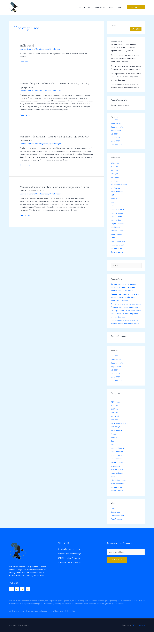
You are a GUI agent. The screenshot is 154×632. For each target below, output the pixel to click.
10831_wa (114, 170)
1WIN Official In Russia (119, 185)
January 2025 (116, 123)
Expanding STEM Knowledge (69, 554)
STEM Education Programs (69, 558)
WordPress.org (116, 519)
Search (113, 26)
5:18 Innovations (138, 625)
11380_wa (114, 174)
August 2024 (116, 130)
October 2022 (116, 138)
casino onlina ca (117, 213)
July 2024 (114, 134)
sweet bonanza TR (118, 245)
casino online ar (117, 216)
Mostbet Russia (117, 231)
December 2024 (117, 127)
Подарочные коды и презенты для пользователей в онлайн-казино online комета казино (125, 58)
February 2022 (116, 145)
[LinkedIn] (28, 589)
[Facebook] (11, 589)
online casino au (117, 234)
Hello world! (27, 45)
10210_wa (114, 167)
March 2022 (115, 141)
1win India (114, 181)
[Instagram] (22, 589)
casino (113, 206)
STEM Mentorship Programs (69, 562)
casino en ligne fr (117, 209)
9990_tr (114, 199)
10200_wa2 (115, 163)
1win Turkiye (115, 188)
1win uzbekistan (117, 192)
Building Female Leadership (69, 549)
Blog (112, 202)
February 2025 (116, 120)
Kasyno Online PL (118, 224)
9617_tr (113, 195)
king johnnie (115, 227)
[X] (17, 589)
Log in (113, 509)
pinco (113, 238)
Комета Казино (117, 252)
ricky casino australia (118, 241)
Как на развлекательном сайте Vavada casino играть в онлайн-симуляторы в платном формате (126, 77)
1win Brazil (115, 177)
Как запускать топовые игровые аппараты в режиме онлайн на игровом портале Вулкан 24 (123, 47)
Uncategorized (42, 49)
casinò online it (116, 220)
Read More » (25, 61)
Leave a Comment (27, 49)
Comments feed (117, 516)
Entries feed (115, 512)
